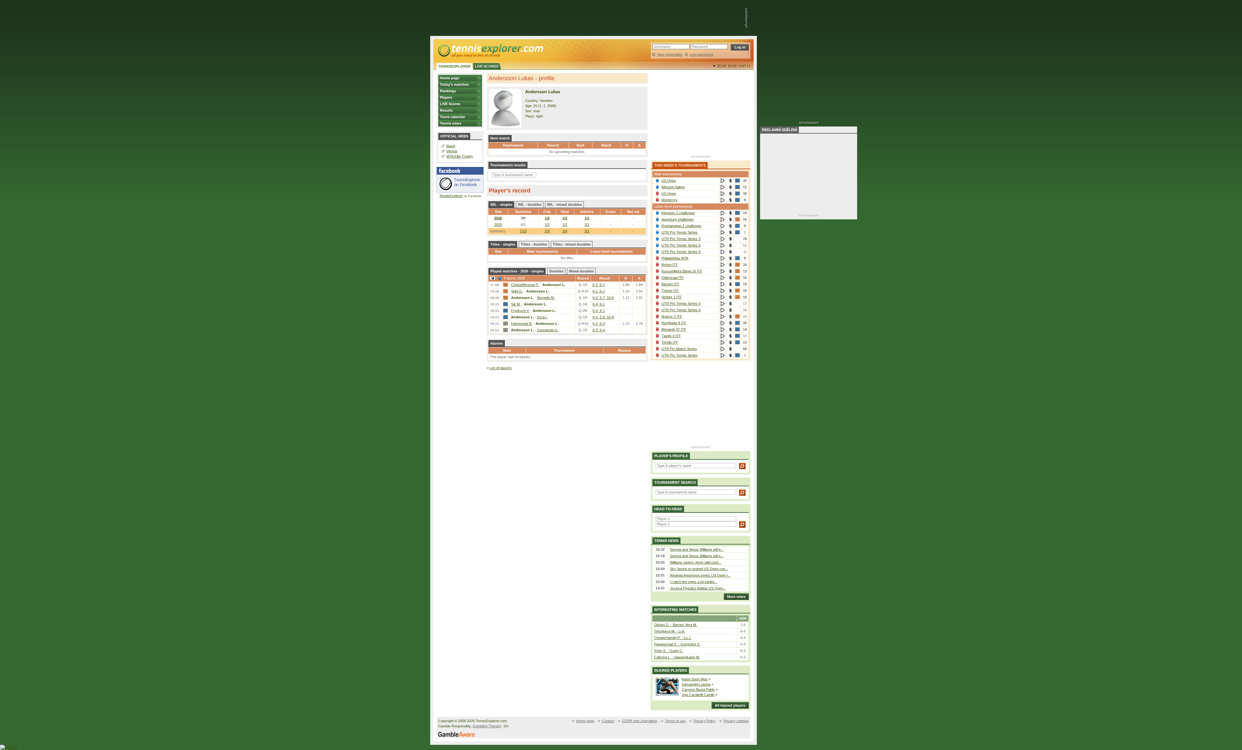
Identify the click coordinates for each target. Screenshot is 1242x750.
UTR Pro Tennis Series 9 (681, 252)
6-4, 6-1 (599, 304)
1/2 (547, 218)
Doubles (556, 271)
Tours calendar (452, 117)
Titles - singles (502, 244)
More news (736, 597)
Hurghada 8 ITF (673, 323)
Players (446, 97)
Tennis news (450, 123)
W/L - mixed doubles (564, 204)
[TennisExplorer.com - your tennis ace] (490, 50)
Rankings (448, 91)
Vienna (451, 151)
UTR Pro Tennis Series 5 (681, 245)
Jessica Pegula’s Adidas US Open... (698, 588)
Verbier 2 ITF (671, 297)
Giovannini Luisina (696, 684)
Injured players (670, 670)
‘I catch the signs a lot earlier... (693, 582)
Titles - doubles (534, 244)
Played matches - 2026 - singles (517, 271)
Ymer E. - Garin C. (668, 651)
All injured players (730, 705)
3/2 (586, 231)
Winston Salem (673, 187)
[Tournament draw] (722, 180)
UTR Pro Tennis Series (679, 232)
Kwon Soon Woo (695, 679)
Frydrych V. (520, 311)
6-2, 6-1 (599, 285)
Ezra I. (542, 317)
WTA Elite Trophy (459, 156)
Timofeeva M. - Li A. (669, 631)
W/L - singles (501, 204)
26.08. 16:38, (733, 66)
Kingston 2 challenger (678, 213)
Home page (449, 78)
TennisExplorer (451, 196)
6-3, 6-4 (599, 330)
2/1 (586, 224)
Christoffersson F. (525, 285)
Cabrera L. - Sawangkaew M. (677, 657)
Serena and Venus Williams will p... (697, 549)
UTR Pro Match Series (679, 349)
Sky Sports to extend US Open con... (699, 569)
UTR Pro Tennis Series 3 (681, 239)
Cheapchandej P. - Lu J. (673, 638)
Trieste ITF (670, 290)
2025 (498, 224)
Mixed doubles (581, 271)
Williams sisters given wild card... (695, 562)
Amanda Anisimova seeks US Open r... (700, 575)
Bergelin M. (546, 298)
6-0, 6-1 (599, 311)
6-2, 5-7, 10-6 (603, 298)
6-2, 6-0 (599, 323)
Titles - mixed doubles (572, 244)
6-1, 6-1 (599, 291)
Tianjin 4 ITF (671, 336)
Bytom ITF (669, 265)
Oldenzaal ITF (672, 278)
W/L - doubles (529, 204)
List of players (501, 368)
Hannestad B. (521, 323)
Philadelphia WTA (674, 258)
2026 (498, 218)
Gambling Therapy (487, 726)
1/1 (586, 218)
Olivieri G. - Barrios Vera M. (675, 625)
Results (446, 110)
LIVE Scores (450, 104)
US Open (668, 180)
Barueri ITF (670, 284)
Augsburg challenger (677, 219)
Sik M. (516, 304)
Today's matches (454, 84)
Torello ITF (669, 342)
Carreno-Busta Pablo (698, 689)
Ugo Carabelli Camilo (698, 695)
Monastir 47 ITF (673, 329)
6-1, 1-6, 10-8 (603, 317)
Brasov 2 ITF (671, 316)
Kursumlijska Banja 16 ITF (682, 271)
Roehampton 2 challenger (681, 226)
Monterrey (669, 200)
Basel (450, 146)
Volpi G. (517, 291)
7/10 (523, 231)
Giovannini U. (547, 330)
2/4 (547, 231)
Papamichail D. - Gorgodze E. (677, 644)
